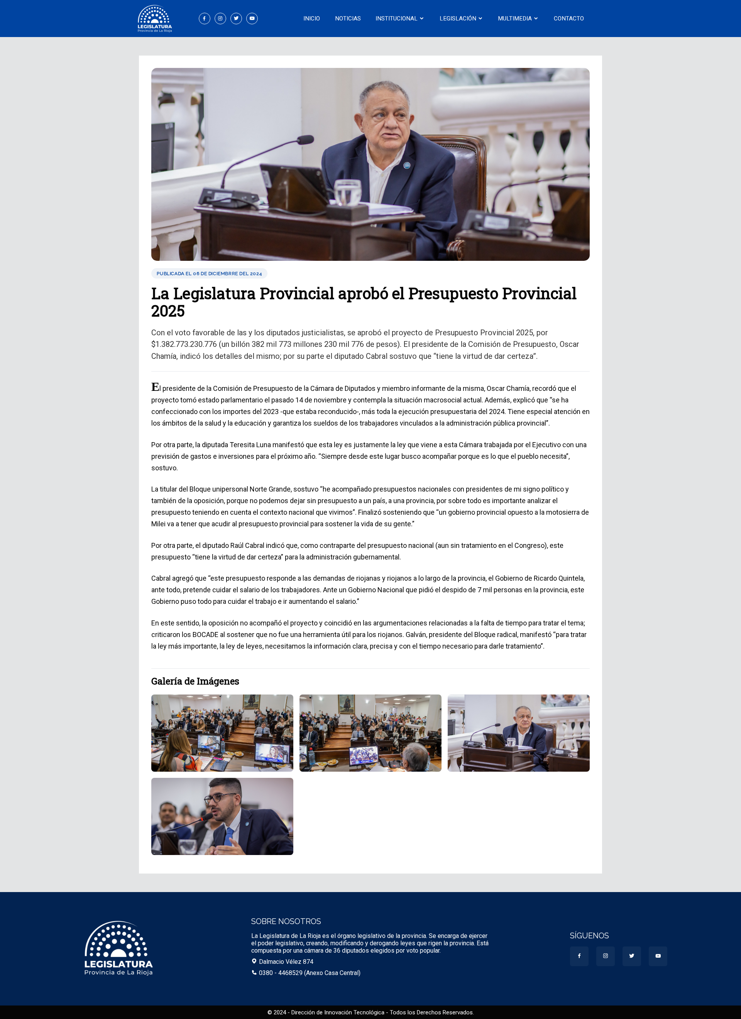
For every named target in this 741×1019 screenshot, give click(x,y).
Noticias (348, 18)
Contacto (569, 18)
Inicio (311, 18)
